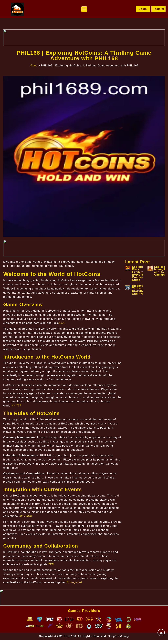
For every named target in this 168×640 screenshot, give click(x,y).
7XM (51, 564)
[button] (84, 9)
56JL (62, 323)
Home (33, 65)
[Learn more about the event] (84, 37)
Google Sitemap (118, 636)
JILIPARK (26, 516)
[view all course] (161, 632)
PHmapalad (74, 582)
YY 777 (16, 405)
